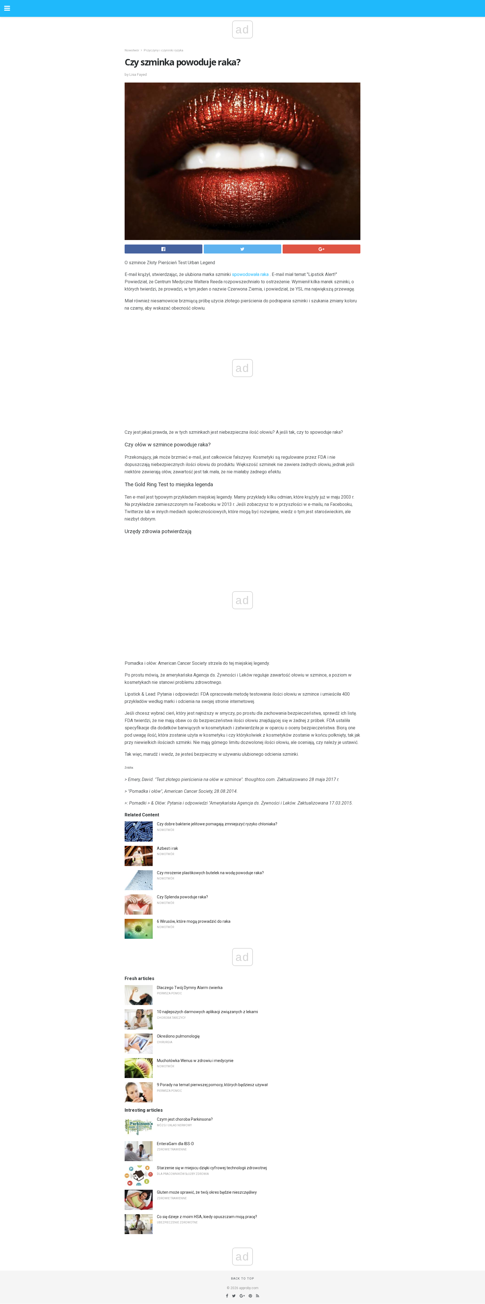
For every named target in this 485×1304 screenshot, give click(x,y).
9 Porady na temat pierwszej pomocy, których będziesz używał (212, 1085)
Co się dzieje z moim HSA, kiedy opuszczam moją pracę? (207, 1216)
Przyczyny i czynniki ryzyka (163, 50)
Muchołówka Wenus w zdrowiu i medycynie (195, 1060)
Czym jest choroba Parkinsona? (185, 1119)
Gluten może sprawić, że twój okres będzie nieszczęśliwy (207, 1192)
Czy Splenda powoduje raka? (182, 897)
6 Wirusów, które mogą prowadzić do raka (193, 921)
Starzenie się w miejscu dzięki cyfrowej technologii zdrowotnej (212, 1168)
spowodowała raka (250, 274)
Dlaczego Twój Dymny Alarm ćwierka (190, 987)
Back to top (242, 1278)
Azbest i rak (167, 848)
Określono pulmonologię (178, 1036)
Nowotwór (132, 50)
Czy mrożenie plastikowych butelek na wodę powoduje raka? (210, 873)
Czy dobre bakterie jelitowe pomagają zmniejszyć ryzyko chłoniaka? (217, 824)
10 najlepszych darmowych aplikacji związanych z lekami (207, 1012)
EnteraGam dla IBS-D (175, 1143)
